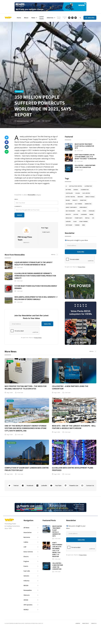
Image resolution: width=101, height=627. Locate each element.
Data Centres (86, 193)
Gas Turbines (78, 204)
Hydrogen (91, 211)
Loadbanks (84, 214)
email (16, 199)
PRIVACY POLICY (85, 623)
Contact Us (65, 17)
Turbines (77, 225)
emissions (80, 196)
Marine (91, 214)
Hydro (84, 211)
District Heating (70, 196)
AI (66, 186)
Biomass (76, 189)
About (26, 18)
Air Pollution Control (75, 186)
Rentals (87, 218)
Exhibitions (83, 200)
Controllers (69, 193)
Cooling (77, 193)
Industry (68, 214)
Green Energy (83, 207)
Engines (68, 200)
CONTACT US (93, 623)
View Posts (26, 242)
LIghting (75, 214)
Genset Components (71, 207)
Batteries (68, 189)
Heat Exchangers (70, 211)
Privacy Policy (59, 17)
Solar (75, 221)
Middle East (69, 218)
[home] (8, 18)
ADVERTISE (78, 623)
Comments (18, 206)
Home (19, 18)
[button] (34, 17)
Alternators (88, 186)
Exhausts (75, 200)
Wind (83, 225)
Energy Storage (90, 196)
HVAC (79, 211)
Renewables (19, 91)
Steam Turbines (83, 221)
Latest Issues (41, 18)
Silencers (68, 221)
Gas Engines (69, 204)
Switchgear (69, 225)
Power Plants (46, 232)
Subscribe (91, 18)
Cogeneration (85, 189)
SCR (93, 218)
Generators (88, 204)
